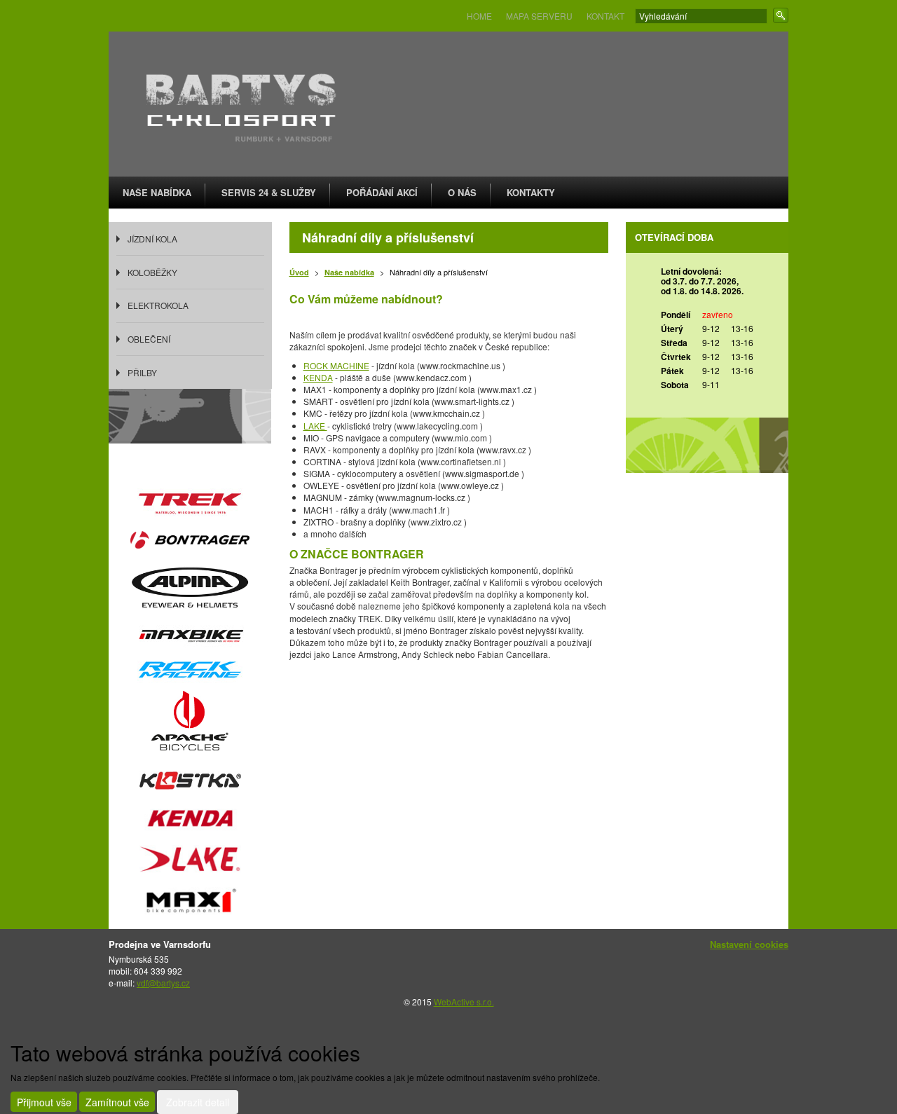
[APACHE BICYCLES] (189, 726)
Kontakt (605, 16)
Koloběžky (152, 272)
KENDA (318, 377)
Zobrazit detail (197, 1102)
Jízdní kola (152, 239)
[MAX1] (190, 903)
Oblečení (149, 339)
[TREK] (189, 501)
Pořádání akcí (382, 192)
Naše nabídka (157, 192)
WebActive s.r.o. (464, 1002)
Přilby (142, 372)
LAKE (315, 426)
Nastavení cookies (749, 944)
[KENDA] (190, 819)
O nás (462, 192)
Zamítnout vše (117, 1102)
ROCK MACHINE (336, 365)
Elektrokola (158, 305)
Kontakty (531, 192)
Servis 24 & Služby (268, 192)
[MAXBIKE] (191, 632)
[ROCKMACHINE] (189, 668)
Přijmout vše (44, 1102)
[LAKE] (190, 861)
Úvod (299, 272)
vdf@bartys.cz (163, 983)
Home (479, 16)
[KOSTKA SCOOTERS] (190, 782)
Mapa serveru (539, 16)
